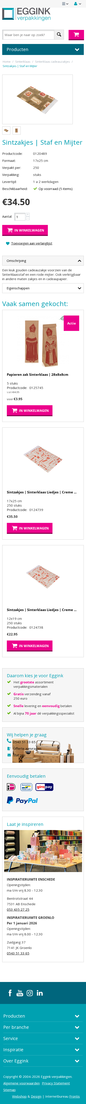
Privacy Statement (56, 1083)
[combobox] (33, 35)
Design (36, 1096)
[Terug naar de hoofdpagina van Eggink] (26, 14)
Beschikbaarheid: (15, 188)
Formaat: (9, 160)
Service (10, 1038)
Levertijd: (9, 181)
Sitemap (9, 1090)
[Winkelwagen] (76, 35)
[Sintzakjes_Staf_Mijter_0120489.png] (37, 99)
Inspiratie (13, 1050)
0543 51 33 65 (24, 742)
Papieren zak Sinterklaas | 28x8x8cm (37, 374)
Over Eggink (15, 1061)
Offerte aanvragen (27, 748)
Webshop (19, 1096)
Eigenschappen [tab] (18, 288)
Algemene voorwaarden (21, 1083)
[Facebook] (10, 993)
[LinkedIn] (39, 993)
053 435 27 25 (18, 909)
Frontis (74, 1096)
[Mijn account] (78, 3)
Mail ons (19, 755)
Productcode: (12, 153)
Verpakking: (10, 174)
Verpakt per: (11, 167)
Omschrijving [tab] (16, 260)
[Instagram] (29, 993)
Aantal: (7, 216)
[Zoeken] (59, 35)
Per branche (16, 1027)
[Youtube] (20, 993)
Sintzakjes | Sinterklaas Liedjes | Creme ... (42, 492)
